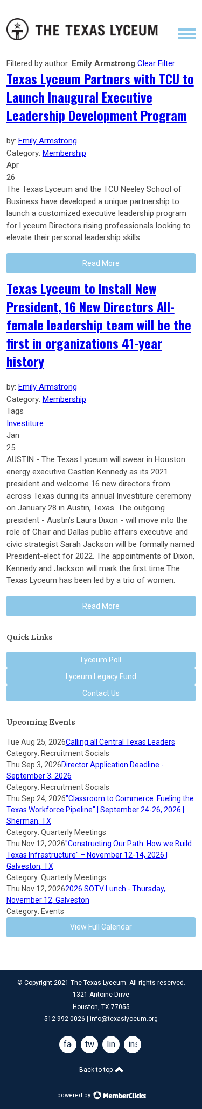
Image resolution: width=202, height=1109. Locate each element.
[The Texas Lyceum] (82, 37)
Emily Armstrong (47, 141)
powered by (74, 1095)
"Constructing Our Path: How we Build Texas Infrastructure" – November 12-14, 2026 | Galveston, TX (99, 854)
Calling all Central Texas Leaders (120, 742)
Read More (101, 606)
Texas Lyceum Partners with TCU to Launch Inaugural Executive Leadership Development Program (100, 97)
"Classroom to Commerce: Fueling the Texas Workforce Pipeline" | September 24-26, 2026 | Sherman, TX (100, 809)
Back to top (96, 1070)
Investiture (25, 423)
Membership (64, 153)
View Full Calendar (101, 927)
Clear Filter (156, 63)
